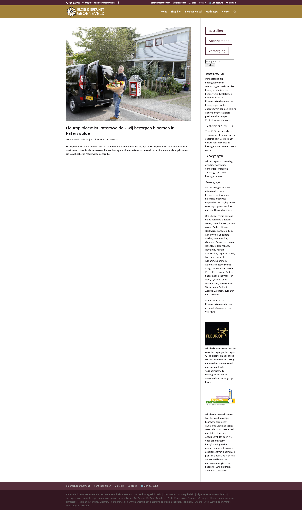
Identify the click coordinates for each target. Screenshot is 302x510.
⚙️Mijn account (216, 3)
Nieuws (226, 12)
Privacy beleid (186, 494)
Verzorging (217, 51)
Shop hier (176, 12)
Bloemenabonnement (160, 3)
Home (164, 12)
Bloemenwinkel (193, 12)
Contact (202, 3)
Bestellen (216, 30)
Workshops (212, 12)
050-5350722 (74, 2)
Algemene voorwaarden (210, 494)
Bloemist (115, 139)
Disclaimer (170, 494)
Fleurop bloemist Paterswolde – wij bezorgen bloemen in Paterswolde (120, 130)
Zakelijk (192, 3)
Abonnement (219, 41)
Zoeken (210, 65)
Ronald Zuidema (80, 139)
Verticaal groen (179, 3)
